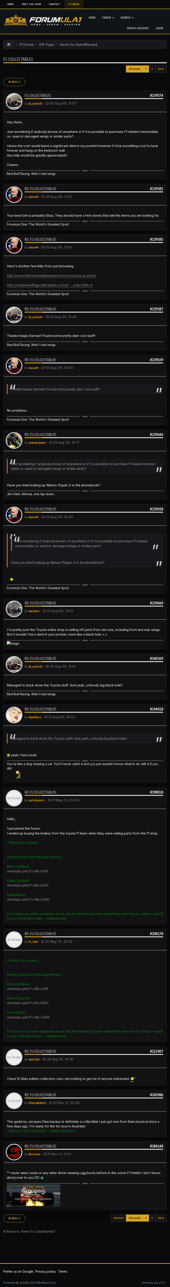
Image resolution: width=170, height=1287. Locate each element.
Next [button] (161, 69)
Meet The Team (31, 4)
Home (10, 4)
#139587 (156, 309)
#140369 (156, 658)
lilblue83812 (37, 1103)
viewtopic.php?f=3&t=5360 (28, 899)
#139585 (156, 239)
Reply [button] (15, 82)
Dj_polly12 (35, 104)
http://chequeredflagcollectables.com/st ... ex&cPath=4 (49, 285)
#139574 (156, 95)
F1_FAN (33, 942)
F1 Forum (73, 4)
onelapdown (37, 443)
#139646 (156, 434)
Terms (62, 1271)
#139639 (156, 359)
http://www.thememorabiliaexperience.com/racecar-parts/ (51, 275)
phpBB (24, 1282)
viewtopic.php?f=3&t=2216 (27, 871)
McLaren (34, 1154)
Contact (54, 4)
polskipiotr (36, 800)
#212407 (156, 1051)
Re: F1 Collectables (40, 188)
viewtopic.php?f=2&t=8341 (27, 885)
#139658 (156, 509)
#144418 (156, 709)
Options (118, 1218)
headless (35, 717)
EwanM (33, 197)
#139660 (156, 603)
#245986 (156, 1094)
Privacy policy (45, 1271)
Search (126, 17)
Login (159, 28)
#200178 (156, 933)
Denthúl (34, 611)
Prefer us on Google (18, 1271)
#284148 (156, 1146)
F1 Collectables (18, 59)
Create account (138, 28)
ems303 (34, 1060)
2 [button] (152, 69)
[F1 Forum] (9, 44)
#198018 (156, 792)
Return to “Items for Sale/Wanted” (31, 1231)
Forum (107, 17)
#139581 (156, 188)
